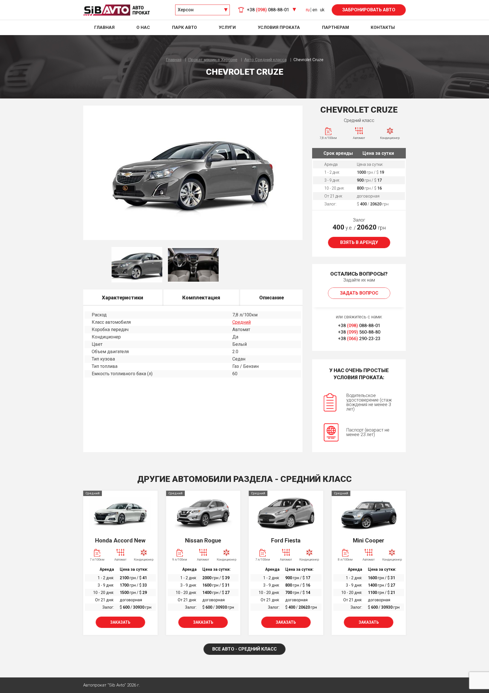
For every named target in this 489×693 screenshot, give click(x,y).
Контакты (383, 27)
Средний (241, 322)
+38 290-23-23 (359, 338)
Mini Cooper (368, 540)
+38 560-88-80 (359, 332)
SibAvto (116, 10)
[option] (193, 173)
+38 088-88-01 (359, 325)
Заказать (120, 622)
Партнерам (335, 27)
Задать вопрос (359, 293)
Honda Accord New (120, 540)
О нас (143, 27)
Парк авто (184, 27)
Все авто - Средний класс (244, 649)
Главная (104, 27)
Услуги (227, 27)
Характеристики (122, 298)
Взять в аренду (359, 242)
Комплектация (201, 298)
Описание (271, 298)
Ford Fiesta (286, 540)
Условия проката (279, 27)
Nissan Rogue (203, 540)
